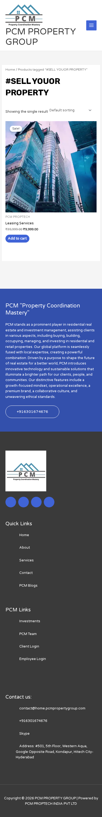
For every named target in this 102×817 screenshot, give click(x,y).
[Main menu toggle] (91, 25)
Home (10, 69)
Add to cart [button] (17, 238)
